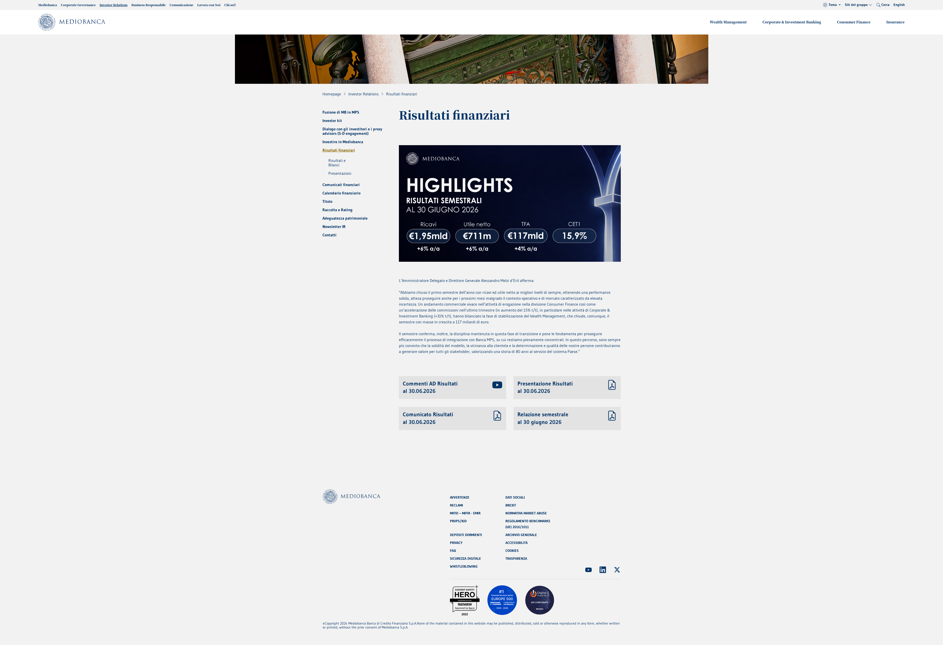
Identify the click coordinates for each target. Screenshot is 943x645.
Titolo (327, 201)
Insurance (895, 21)
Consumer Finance (854, 21)
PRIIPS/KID (458, 521)
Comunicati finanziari (341, 184)
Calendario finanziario (341, 193)
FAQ (453, 550)
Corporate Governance (78, 5)
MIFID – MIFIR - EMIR (465, 513)
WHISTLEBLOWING (464, 566)
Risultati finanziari (338, 150)
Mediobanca (47, 5)
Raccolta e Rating (337, 209)
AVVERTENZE (459, 497)
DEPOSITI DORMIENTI (466, 535)
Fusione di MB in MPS (340, 112)
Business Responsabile (148, 5)
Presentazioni (339, 173)
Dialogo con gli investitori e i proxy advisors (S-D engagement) (352, 131)
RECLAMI (456, 505)
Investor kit (332, 120)
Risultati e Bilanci (337, 162)
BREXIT (510, 505)
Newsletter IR (334, 226)
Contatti (329, 234)
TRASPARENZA (516, 558)
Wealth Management (728, 21)
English (899, 4)
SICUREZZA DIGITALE (465, 558)
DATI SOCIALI (515, 497)
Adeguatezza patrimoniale (345, 218)
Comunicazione (181, 5)
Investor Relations (113, 5)
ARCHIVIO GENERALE (521, 535)
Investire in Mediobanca (342, 141)
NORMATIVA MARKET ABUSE (526, 513)
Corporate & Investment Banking (792, 21)
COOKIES (512, 550)
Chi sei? (230, 5)
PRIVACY (456, 542)
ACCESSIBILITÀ (516, 542)
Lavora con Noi (208, 5)
